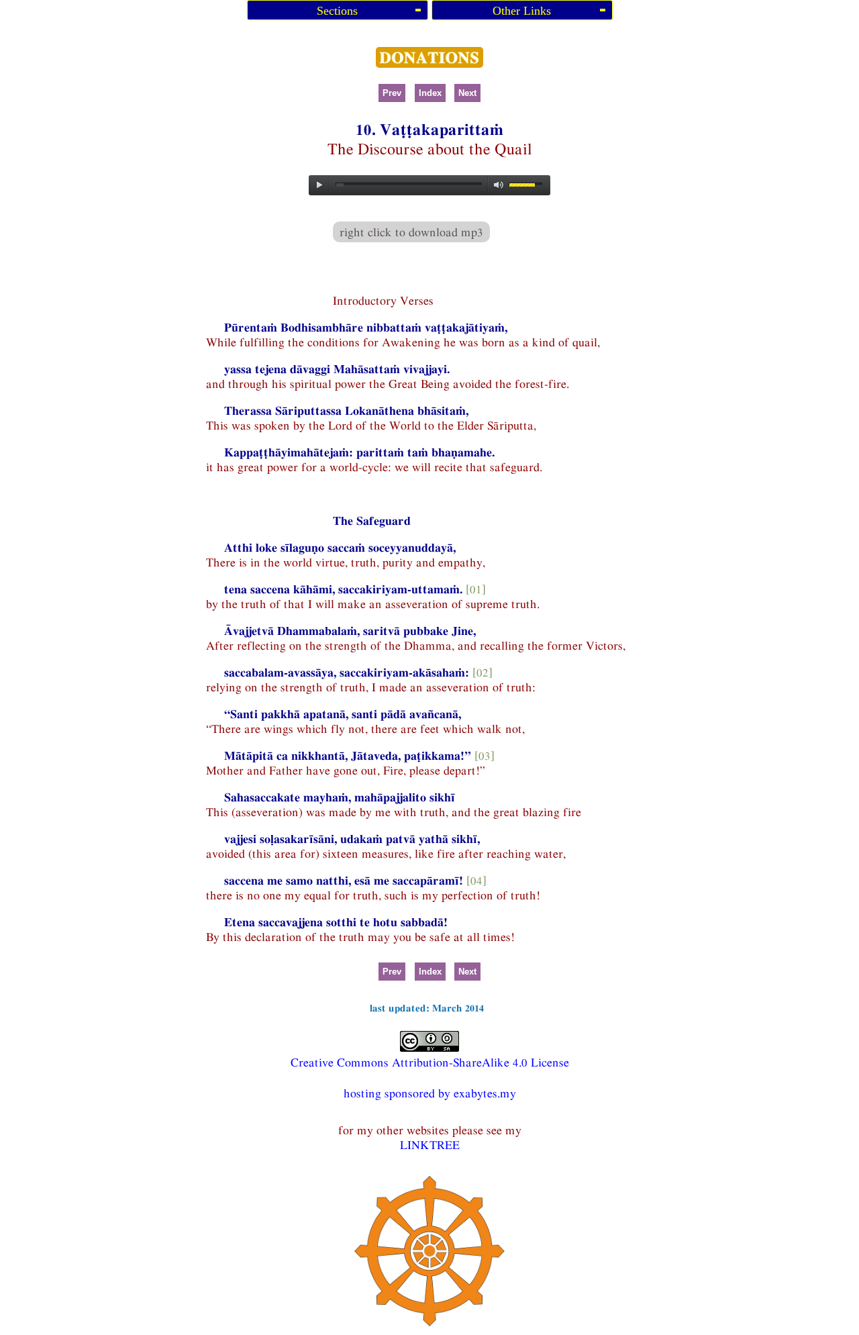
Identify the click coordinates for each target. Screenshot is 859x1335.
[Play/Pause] (319, 185)
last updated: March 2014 (427, 1007)
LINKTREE (430, 1145)
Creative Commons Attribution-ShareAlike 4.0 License (430, 1062)
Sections (337, 10)
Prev (392, 93)
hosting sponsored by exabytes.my (429, 1093)
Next (467, 93)
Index (430, 93)
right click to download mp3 (411, 232)
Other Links (522, 10)
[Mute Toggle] (498, 185)
